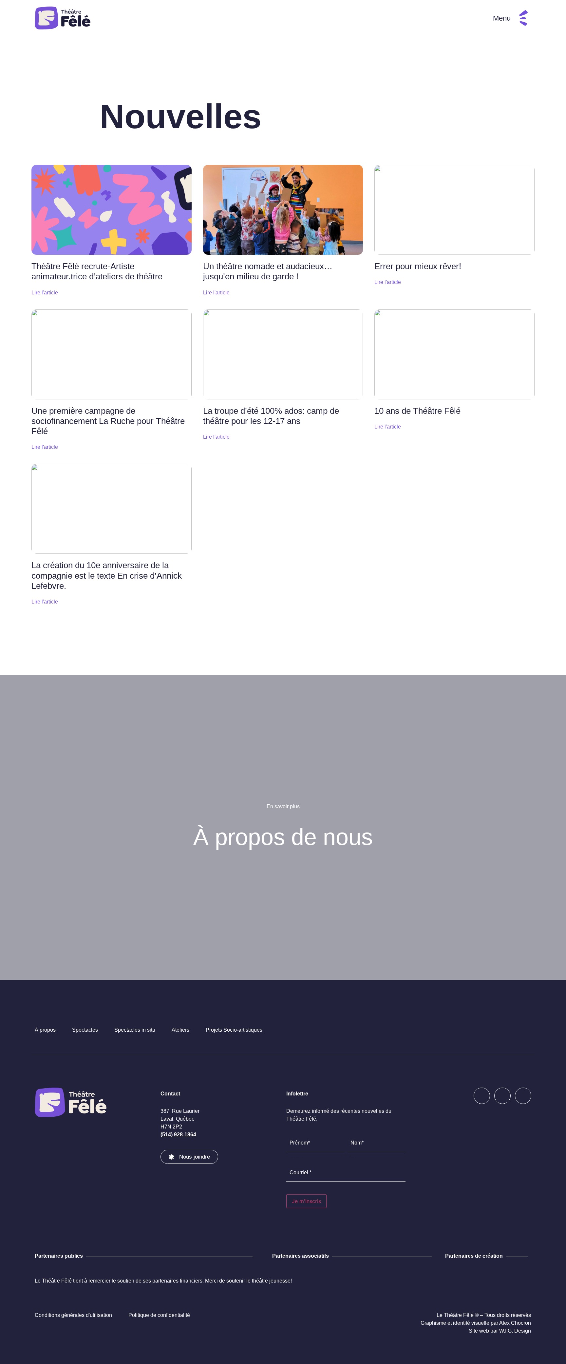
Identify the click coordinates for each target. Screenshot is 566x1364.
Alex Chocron (515, 1323)
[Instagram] (502, 1096)
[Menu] (523, 18)
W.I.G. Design (515, 1331)
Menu (502, 18)
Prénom (294, 1156)
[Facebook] (482, 1096)
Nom (352, 1156)
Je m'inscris (306, 1201)
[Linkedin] (523, 1096)
